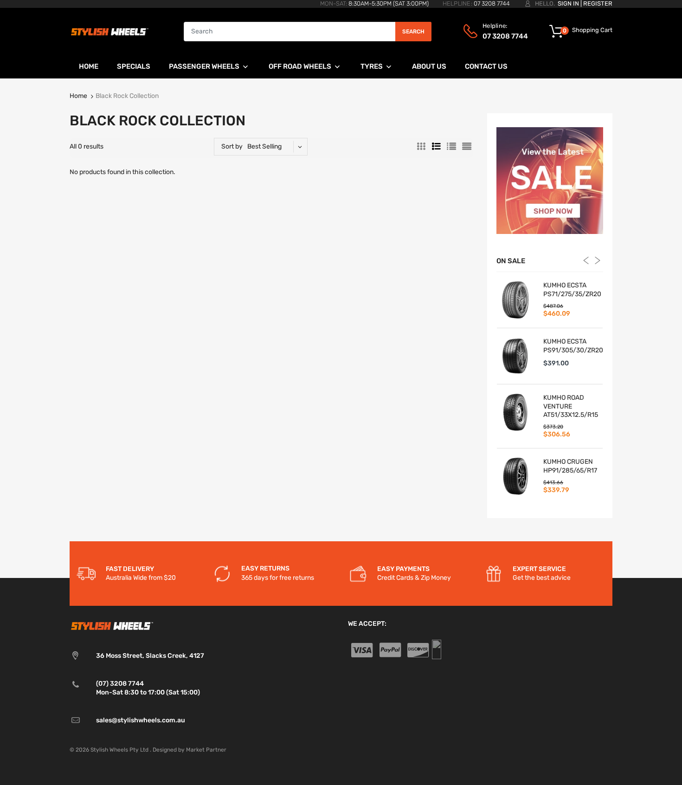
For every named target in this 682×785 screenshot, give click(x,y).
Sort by (232, 146)
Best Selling (264, 146)
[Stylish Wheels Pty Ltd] (109, 31)
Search (413, 31)
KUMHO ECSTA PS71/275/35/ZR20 (572, 289)
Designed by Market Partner (189, 749)
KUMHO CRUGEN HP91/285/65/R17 (570, 466)
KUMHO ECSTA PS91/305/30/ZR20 (573, 345)
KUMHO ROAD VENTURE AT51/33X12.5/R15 (570, 406)
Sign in (568, 3)
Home (78, 96)
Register (597, 3)
